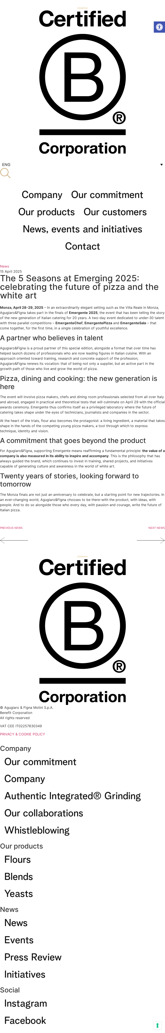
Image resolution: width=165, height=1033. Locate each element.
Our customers (115, 210)
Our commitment (107, 193)
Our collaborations (43, 811)
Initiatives (25, 973)
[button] (159, 27)
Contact (82, 245)
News (4, 266)
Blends (18, 875)
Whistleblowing (37, 829)
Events (19, 938)
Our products (46, 210)
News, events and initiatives (82, 227)
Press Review (33, 956)
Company (42, 193)
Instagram (25, 1002)
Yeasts (18, 892)
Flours (17, 858)
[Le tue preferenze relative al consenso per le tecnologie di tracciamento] (157, 1025)
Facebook (25, 1019)
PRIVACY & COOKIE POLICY (22, 734)
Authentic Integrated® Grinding (72, 794)
